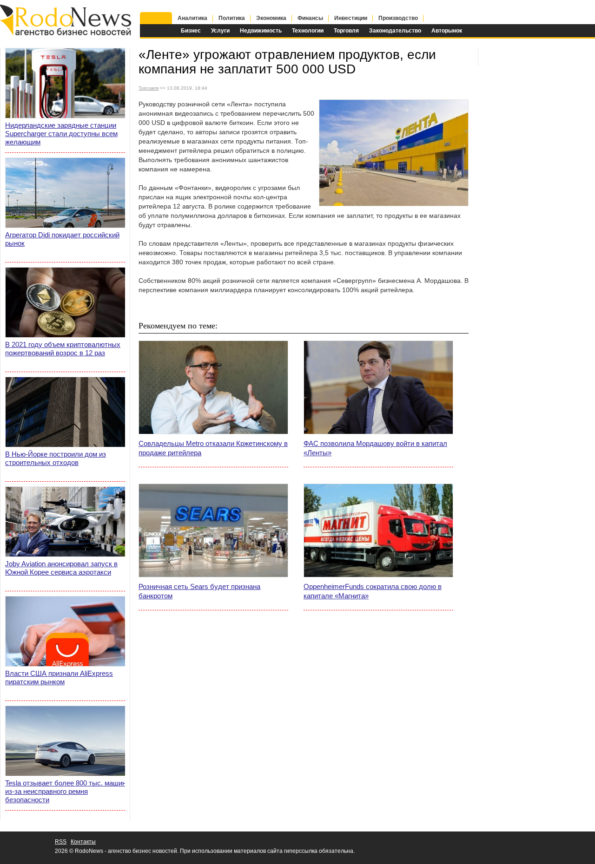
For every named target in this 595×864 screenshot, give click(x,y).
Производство (398, 18)
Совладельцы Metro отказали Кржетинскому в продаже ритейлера (213, 448)
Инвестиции (350, 18)
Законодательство (395, 30)
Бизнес (191, 30)
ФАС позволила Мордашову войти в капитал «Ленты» (375, 448)
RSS (60, 841)
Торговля (346, 30)
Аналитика (192, 18)
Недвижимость (261, 30)
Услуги (220, 30)
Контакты (83, 841)
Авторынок (446, 30)
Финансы (310, 18)
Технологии (308, 30)
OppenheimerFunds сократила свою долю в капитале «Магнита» (373, 591)
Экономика (271, 18)
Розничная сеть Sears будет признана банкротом (199, 591)
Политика (231, 18)
